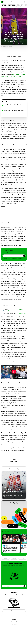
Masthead (14, 558)
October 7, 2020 (21, 313)
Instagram (13, 621)
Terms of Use (7, 616)
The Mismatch (24, 551)
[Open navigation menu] (25, 2)
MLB (25, 5)
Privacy (12, 616)
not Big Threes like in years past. (12, 76)
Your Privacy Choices (19, 616)
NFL (21, 5)
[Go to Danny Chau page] (4, 496)
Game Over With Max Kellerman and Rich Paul (10, 550)
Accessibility (14, 619)
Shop (23, 558)
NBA (18, 5)
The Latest (4, 5)
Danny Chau (9, 495)
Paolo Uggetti (14, 55)
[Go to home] (2, 2)
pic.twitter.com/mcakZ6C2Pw (16, 310)
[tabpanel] (14, 110)
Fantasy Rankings (11, 5)
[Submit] (24, 256)
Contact (5, 558)
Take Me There (14, 610)
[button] (14, 2)
